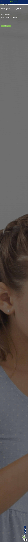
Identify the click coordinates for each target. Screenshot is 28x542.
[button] (2, 2)
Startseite (1, 4)
